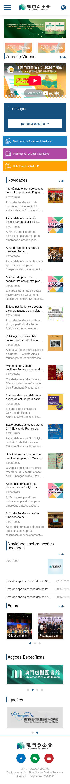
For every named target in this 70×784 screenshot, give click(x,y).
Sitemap (21, 776)
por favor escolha (33, 123)
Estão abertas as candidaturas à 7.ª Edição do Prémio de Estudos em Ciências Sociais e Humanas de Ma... (25, 430)
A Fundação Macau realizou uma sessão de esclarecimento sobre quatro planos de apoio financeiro (23, 253)
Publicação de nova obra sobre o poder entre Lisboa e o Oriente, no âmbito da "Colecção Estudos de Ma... (24, 341)
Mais (63, 57)
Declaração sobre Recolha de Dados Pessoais (35, 772)
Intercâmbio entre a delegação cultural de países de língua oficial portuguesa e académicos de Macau (25, 194)
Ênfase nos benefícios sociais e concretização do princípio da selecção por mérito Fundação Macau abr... (24, 312)
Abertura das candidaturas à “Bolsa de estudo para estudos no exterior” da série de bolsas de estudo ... (25, 401)
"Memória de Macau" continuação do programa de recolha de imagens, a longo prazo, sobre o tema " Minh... (24, 371)
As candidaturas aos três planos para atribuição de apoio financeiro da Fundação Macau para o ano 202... (24, 223)
